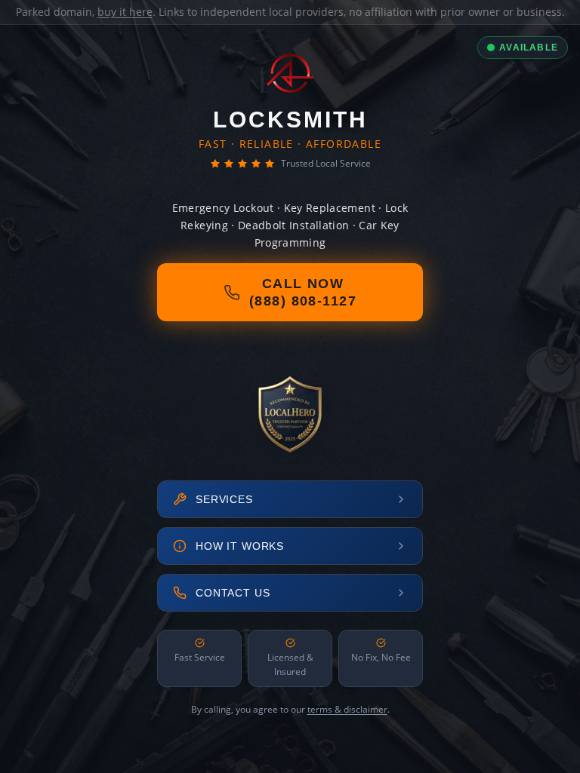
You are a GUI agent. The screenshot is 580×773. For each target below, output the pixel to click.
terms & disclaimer (347, 709)
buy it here (125, 12)
